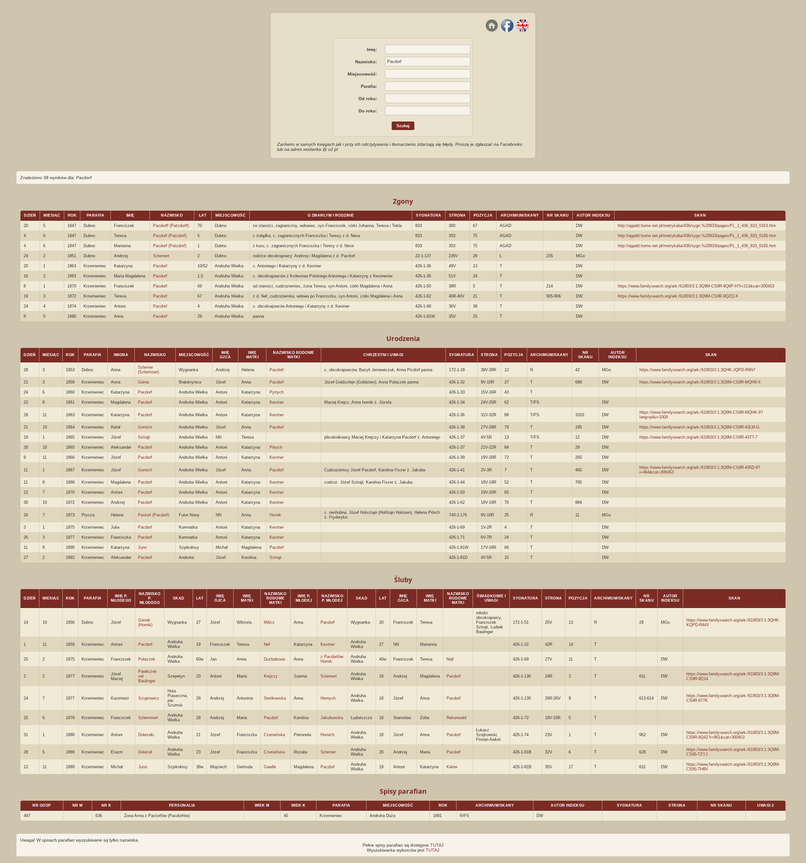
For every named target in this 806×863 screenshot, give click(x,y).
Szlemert (161, 255)
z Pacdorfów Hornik (332, 659)
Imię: (372, 49)
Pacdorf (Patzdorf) (169, 235)
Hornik (275, 515)
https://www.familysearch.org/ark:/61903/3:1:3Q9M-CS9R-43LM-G (699, 427)
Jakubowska (332, 717)
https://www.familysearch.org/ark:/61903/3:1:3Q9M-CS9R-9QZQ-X (678, 296)
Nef (267, 644)
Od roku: (367, 98)
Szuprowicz (148, 698)
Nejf (450, 659)
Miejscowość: (362, 74)
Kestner (277, 402)
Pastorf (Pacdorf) (153, 515)
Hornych (328, 698)
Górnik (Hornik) (145, 622)
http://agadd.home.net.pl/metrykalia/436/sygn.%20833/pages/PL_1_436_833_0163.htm (697, 225)
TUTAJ (437, 845)
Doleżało (146, 734)
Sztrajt (144, 437)
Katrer (451, 766)
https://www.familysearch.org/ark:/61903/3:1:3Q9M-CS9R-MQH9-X (700, 382)
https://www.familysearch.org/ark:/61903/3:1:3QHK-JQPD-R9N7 (697, 369)
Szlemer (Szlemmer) (148, 369)
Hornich (327, 734)
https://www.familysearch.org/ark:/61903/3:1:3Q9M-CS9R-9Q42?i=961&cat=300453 (733, 735)
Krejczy (271, 676)
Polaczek (146, 659)
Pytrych (277, 392)
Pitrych (276, 447)
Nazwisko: (366, 61)
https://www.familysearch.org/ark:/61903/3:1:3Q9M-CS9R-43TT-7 (698, 437)
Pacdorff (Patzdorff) (171, 225)
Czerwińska (274, 734)
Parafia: (369, 86)
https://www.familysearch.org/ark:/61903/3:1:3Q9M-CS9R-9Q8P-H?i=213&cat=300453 (696, 286)
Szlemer (328, 752)
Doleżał (145, 752)
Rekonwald (456, 717)
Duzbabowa (274, 659)
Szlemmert (148, 717)
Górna (143, 382)
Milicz (269, 622)
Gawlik (270, 766)
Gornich (145, 427)
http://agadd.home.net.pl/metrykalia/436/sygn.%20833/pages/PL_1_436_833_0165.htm (697, 235)
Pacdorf (160, 266)
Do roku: (368, 110)
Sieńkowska (275, 698)
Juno (142, 547)
